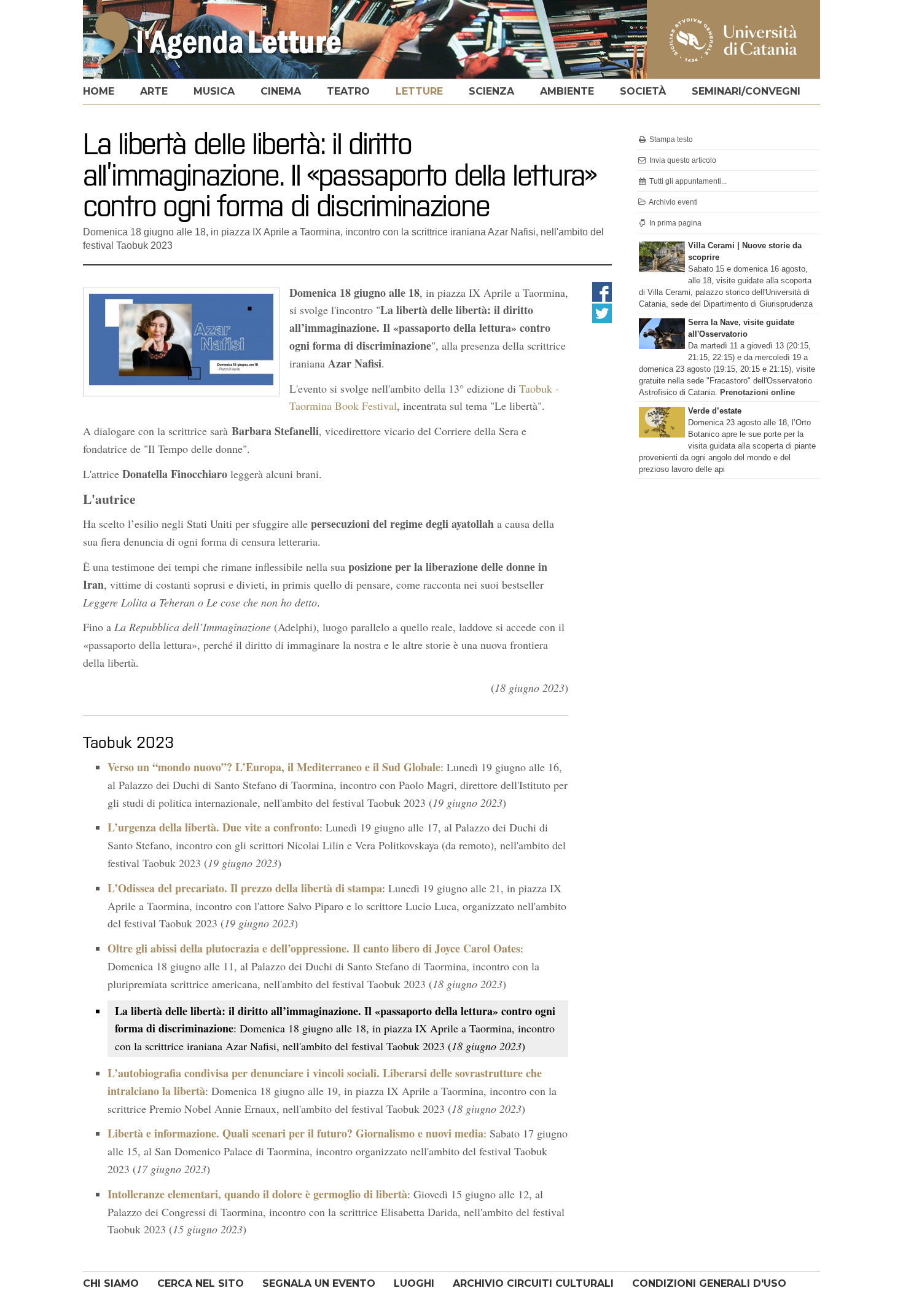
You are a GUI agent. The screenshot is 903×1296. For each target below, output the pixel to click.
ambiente (567, 91)
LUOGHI (414, 1283)
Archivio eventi (672, 202)
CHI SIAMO (111, 1283)
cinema (280, 91)
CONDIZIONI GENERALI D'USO (709, 1283)
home (98, 91)
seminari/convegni (746, 91)
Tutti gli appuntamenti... (687, 181)
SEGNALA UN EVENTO (318, 1283)
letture (419, 91)
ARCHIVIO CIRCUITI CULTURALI (533, 1283)
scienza (491, 91)
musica (214, 91)
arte (154, 91)
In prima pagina (674, 223)
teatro (348, 91)
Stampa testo (670, 139)
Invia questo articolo (681, 160)
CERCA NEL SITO (200, 1283)
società (643, 91)
